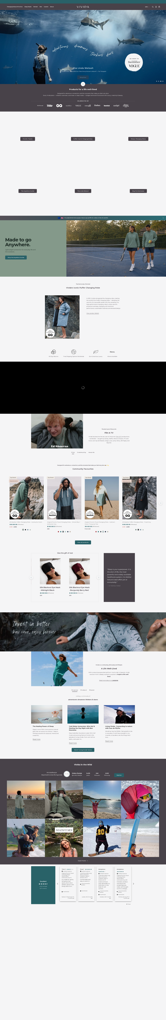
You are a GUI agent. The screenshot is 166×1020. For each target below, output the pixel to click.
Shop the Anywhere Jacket (16, 257)
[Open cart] (159, 7)
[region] (95, 883)
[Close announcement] (163, 218)
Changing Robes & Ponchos (15, 6)
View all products (83, 542)
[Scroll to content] (83, 84)
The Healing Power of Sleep (43, 726)
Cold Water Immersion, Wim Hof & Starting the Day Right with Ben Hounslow (82, 728)
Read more (36, 739)
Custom (46, 6)
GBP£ (146, 6)
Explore (119, 775)
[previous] (5, 503)
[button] (27, 524)
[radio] (23, 530)
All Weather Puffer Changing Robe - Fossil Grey (136, 522)
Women (35, 6)
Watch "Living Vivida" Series (83, 750)
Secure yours (83, 76)
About (52, 6)
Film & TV (119, 436)
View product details (92, 313)
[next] (161, 503)
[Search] (153, 7)
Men (41, 6)
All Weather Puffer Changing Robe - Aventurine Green (26, 522)
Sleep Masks (27, 6)
